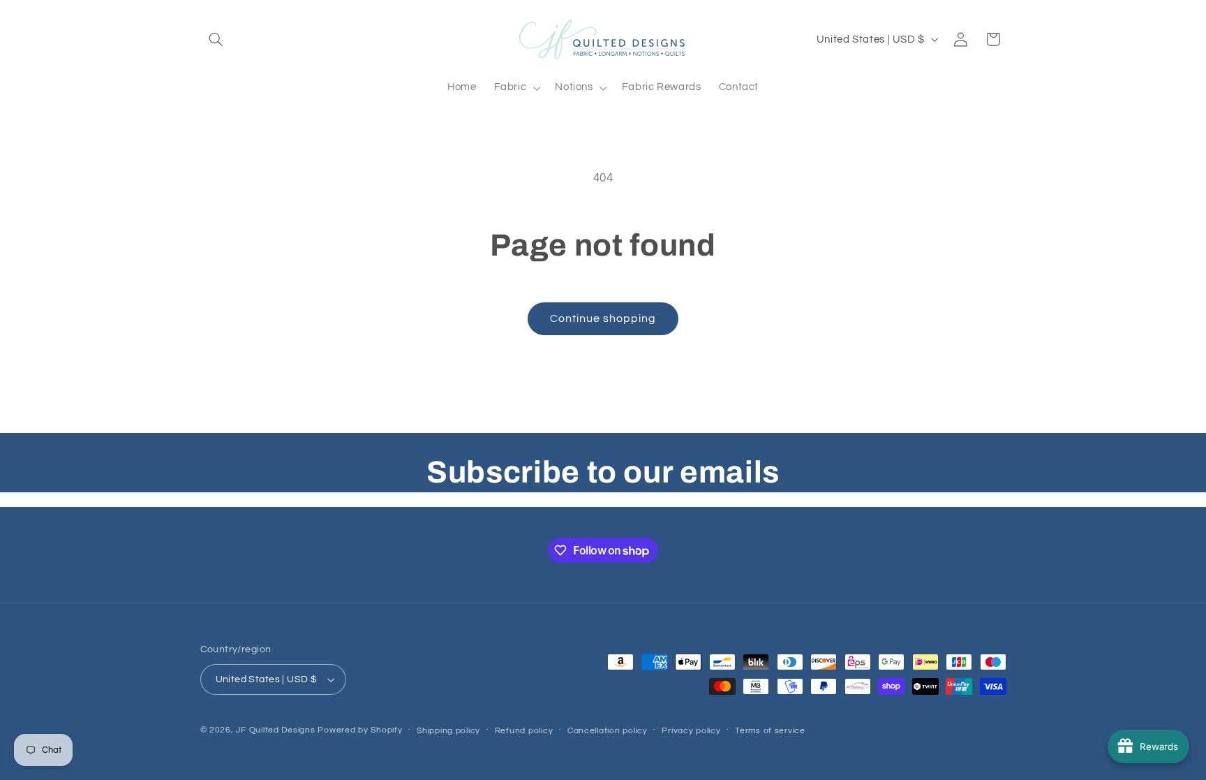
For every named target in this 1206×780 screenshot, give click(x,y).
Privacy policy (691, 731)
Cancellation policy (607, 731)
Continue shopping (603, 318)
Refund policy (524, 731)
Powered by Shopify (360, 730)
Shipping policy (448, 731)
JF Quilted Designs (275, 730)
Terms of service (770, 731)
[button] (216, 39)
